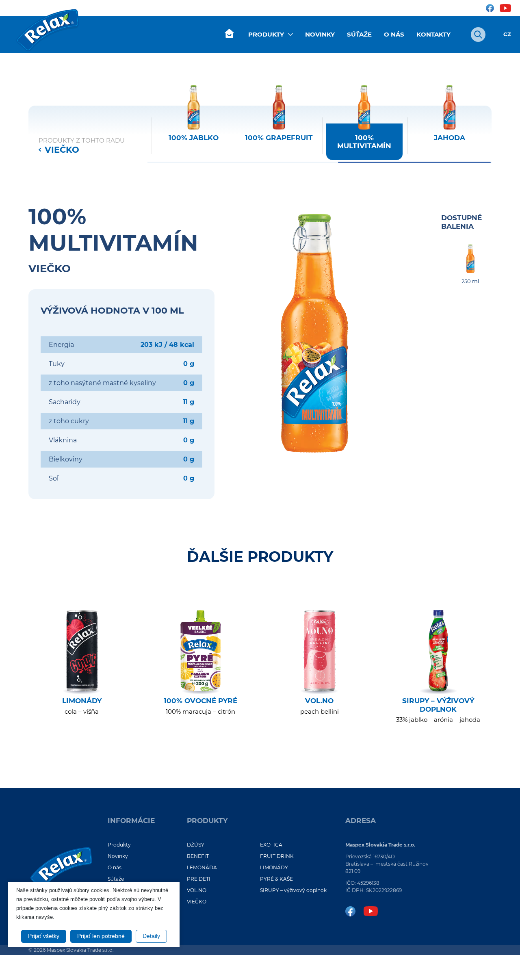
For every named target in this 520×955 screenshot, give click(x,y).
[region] (319, 122)
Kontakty (433, 34)
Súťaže (359, 34)
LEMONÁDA (202, 867)
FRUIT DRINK (277, 856)
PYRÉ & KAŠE (276, 879)
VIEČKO (62, 150)
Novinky (320, 34)
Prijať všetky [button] (43, 936)
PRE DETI (198, 879)
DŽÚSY (195, 845)
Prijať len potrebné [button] (101, 936)
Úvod (229, 34)
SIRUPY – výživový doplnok (293, 890)
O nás (394, 34)
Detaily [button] (151, 936)
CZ (507, 34)
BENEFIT (198, 856)
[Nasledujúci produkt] (491, 128)
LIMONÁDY (274, 867)
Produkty (266, 34)
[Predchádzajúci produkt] (147, 128)
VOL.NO (196, 890)
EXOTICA (271, 845)
